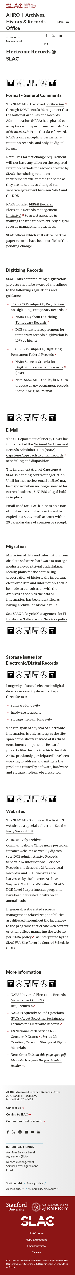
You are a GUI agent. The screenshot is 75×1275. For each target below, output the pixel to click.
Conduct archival (24, 1121)
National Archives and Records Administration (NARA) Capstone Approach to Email (37, 449)
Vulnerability (42, 1188)
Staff (13, 1183)
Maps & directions (36, 1239)
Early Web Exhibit (19, 831)
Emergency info (36, 1245)
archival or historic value (37, 605)
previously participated (34, 756)
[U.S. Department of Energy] (49, 1207)
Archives (13, 594)
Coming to (17, 1114)
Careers (36, 1252)
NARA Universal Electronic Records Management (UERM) (38, 1000)
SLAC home (36, 1233)
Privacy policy (35, 1183)
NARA (22, 937)
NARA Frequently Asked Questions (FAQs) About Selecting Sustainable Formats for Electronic (37, 1018)
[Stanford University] (16, 1207)
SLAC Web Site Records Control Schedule (37, 943)
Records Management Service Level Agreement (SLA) (22, 1166)
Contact (13, 1107)
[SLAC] (37, 1221)
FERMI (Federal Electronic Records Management (31, 209)
